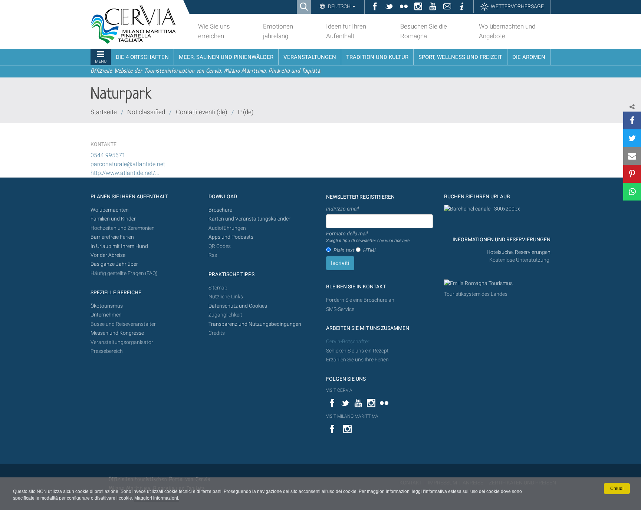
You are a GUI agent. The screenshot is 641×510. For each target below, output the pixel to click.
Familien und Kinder (113, 219)
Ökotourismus (107, 306)
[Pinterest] (632, 174)
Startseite (104, 112)
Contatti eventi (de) (201, 112)
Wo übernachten (110, 210)
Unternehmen (106, 315)
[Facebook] (632, 120)
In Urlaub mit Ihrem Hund (119, 246)
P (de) (246, 112)
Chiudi (617, 488)
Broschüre (220, 210)
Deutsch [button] (339, 6)
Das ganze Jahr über (114, 264)
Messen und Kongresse (117, 333)
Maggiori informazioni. (156, 498)
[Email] (632, 156)
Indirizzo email (342, 209)
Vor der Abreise (108, 255)
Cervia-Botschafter (347, 341)
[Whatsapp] (632, 192)
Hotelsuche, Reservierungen (518, 252)
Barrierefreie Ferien (113, 237)
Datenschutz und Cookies (238, 306)
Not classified (146, 112)
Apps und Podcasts (230, 237)
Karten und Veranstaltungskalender (249, 219)
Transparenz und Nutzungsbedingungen (254, 324)
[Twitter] (632, 138)
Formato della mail (368, 237)
